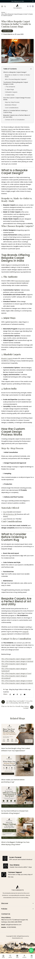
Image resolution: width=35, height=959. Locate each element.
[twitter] (14, 694)
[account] (28, 6)
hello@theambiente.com (13, 925)
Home (3, 12)
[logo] (17, 6)
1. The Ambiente (10, 87)
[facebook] (10, 694)
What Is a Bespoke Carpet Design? (14, 72)
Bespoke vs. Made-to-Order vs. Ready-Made (17, 76)
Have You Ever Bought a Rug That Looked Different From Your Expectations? (15, 749)
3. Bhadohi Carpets (11, 92)
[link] (17, 734)
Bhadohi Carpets (7, 358)
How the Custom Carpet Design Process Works (16, 98)
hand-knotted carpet (22, 281)
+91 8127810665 (11, 927)
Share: (5, 694)
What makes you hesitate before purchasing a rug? (12, 781)
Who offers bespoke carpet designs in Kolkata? (17, 683)
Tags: (6, 689)
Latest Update (7, 31)
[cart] (33, 6)
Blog (10, 689)
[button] (2, 6)
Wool (5, 512)
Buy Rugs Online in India (20, 689)
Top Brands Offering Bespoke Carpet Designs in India (15, 83)
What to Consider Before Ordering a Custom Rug (15, 111)
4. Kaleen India (9, 95)
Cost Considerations (11, 108)
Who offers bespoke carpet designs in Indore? (16, 681)
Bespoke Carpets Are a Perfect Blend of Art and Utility (16, 116)
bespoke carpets (7, 129)
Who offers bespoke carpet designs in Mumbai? (17, 661)
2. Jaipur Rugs (9, 89)
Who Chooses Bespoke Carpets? (15, 79)
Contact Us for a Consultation (15, 120)
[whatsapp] (21, 694)
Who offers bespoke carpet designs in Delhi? (16, 659)
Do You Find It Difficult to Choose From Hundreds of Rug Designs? (14, 812)
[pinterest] (17, 694)
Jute (4, 519)
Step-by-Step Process (12, 102)
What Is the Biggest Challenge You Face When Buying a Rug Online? (15, 843)
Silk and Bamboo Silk (10, 514)
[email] (24, 694)
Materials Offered (10, 105)
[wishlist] (30, 6)
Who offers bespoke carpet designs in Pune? (16, 673)
